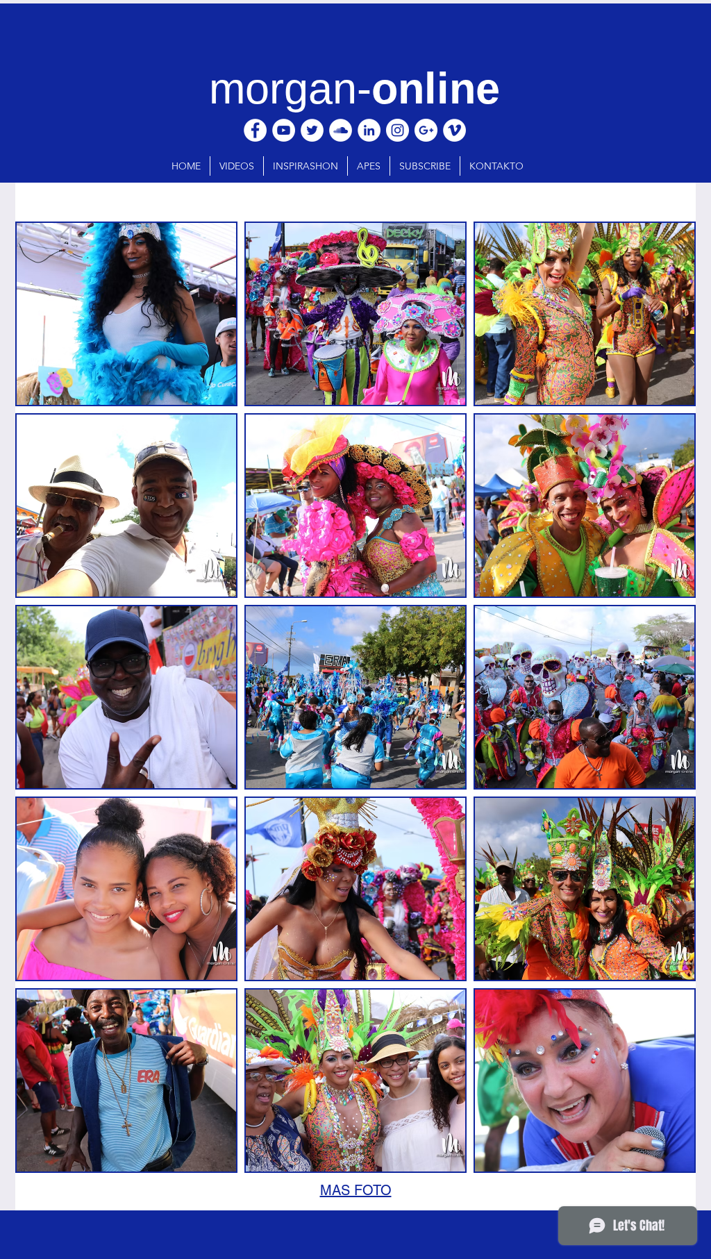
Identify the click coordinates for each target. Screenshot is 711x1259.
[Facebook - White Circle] (255, 130)
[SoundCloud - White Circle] (340, 130)
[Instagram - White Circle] (397, 130)
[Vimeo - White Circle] (454, 130)
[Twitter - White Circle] (312, 130)
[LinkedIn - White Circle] (369, 130)
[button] (126, 314)
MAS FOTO (356, 1190)
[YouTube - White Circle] (283, 130)
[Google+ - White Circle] (426, 130)
